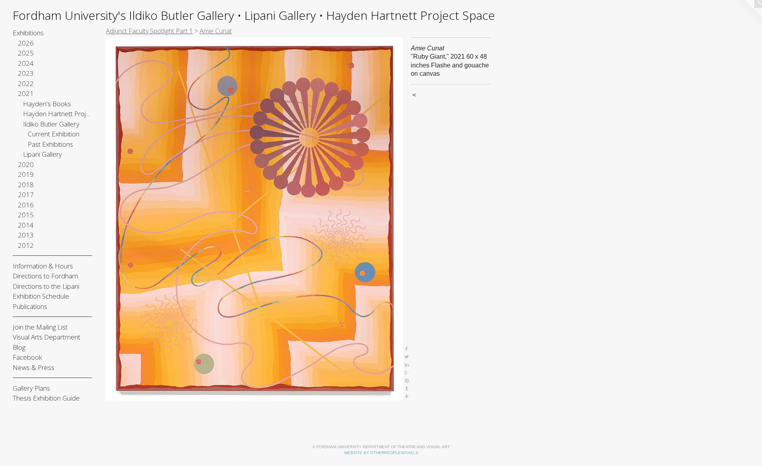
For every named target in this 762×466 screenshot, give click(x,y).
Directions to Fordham (45, 275)
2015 (26, 214)
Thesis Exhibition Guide (46, 398)
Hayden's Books (47, 103)
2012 (26, 245)
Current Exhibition (53, 133)
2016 (26, 204)
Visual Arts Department (46, 336)
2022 (26, 83)
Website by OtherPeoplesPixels (381, 453)
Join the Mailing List (40, 327)
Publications (30, 306)
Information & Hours (43, 265)
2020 (26, 164)
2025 (26, 53)
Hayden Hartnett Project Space (57, 113)
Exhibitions (28, 32)
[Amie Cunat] (254, 219)
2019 (26, 174)
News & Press (33, 367)
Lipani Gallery (42, 154)
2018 (26, 184)
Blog (19, 347)
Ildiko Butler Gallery (51, 123)
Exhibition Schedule (41, 296)
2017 (26, 194)
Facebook (27, 357)
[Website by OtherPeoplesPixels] (746, 16)
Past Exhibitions (50, 144)
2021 (26, 93)
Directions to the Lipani (46, 286)
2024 (26, 63)
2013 (26, 235)
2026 (26, 43)
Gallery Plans (31, 388)
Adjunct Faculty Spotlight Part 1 (149, 31)
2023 (26, 73)
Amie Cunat (216, 31)
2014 (26, 225)
